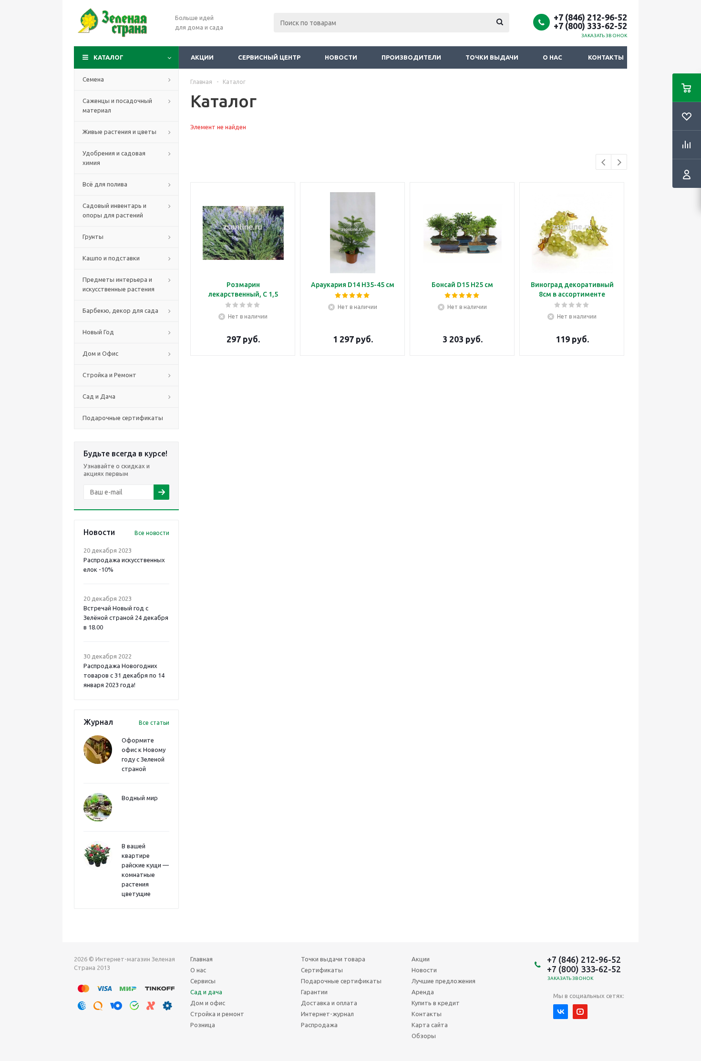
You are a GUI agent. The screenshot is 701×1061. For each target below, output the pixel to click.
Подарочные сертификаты (341, 981)
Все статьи (154, 723)
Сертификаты (322, 970)
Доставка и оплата (329, 1002)
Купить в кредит (436, 1002)
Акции (202, 57)
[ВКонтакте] (560, 1011)
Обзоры (424, 1035)
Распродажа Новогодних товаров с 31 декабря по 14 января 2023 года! (124, 675)
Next (619, 162)
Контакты (606, 57)
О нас (552, 57)
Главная (201, 959)
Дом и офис (207, 1002)
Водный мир (140, 797)
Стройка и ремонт (217, 1013)
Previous (604, 162)
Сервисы (203, 981)
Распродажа (319, 1024)
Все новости (151, 533)
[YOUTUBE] (580, 1011)
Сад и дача (206, 992)
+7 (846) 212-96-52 (590, 17)
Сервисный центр (269, 57)
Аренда (423, 992)
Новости (341, 57)
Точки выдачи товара (333, 959)
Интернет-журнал (327, 1013)
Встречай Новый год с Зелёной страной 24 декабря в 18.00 (125, 617)
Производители (411, 57)
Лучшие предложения (443, 981)
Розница (202, 1024)
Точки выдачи (491, 57)
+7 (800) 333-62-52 (590, 25)
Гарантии (314, 992)
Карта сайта (430, 1024)
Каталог (108, 57)
